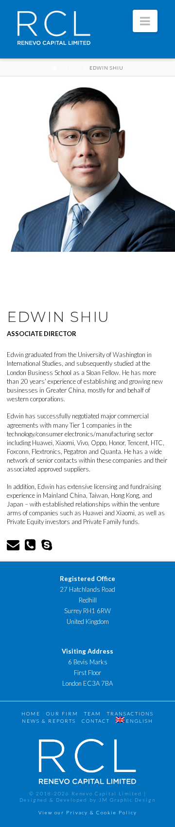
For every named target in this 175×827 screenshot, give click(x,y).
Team (73, 68)
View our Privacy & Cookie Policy (87, 812)
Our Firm (62, 713)
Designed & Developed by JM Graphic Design (87, 800)
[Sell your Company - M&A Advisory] (54, 30)
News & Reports (49, 721)
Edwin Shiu (106, 68)
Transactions (130, 713)
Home (30, 713)
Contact (96, 721)
